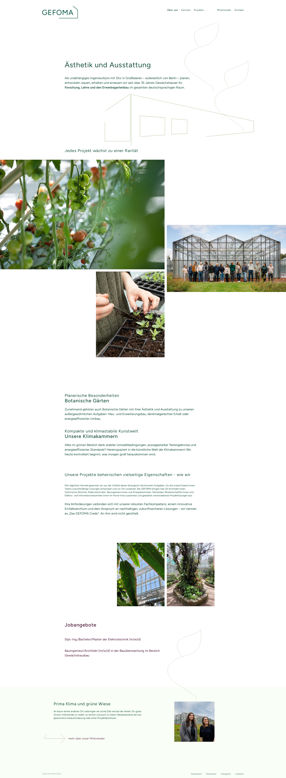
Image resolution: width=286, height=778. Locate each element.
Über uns (172, 10)
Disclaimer (211, 774)
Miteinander (224, 10)
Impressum (196, 774)
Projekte (199, 10)
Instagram (226, 774)
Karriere (185, 10)
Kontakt (239, 10)
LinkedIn (239, 774)
